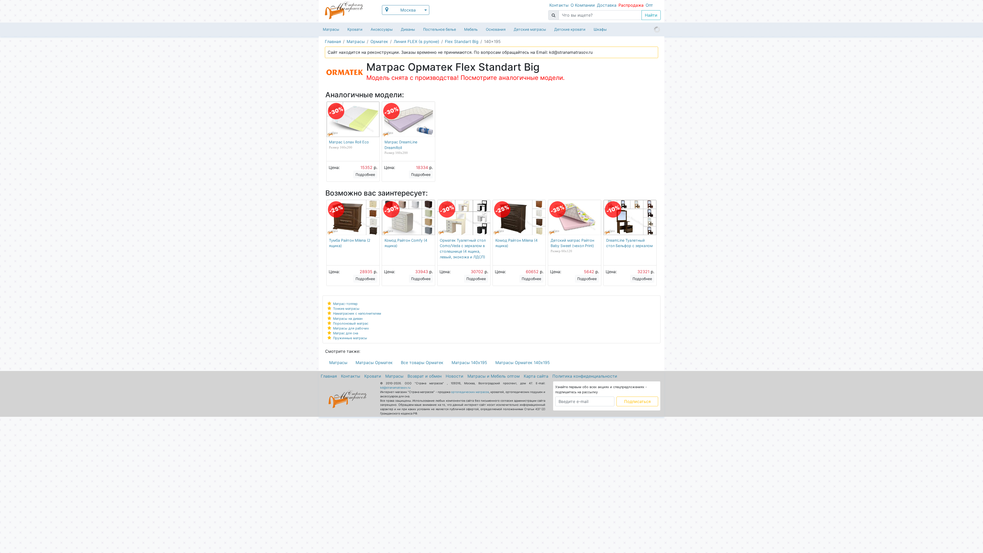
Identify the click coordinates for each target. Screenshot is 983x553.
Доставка (606, 5)
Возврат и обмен (425, 376)
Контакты (559, 5)
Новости (454, 376)
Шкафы (600, 29)
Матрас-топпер (345, 304)
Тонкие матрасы (346, 309)
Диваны (408, 29)
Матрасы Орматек (374, 362)
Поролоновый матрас (350, 323)
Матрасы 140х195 (469, 362)
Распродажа (631, 5)
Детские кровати (569, 29)
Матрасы (331, 29)
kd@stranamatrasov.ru (395, 387)
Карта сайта (536, 376)
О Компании (583, 5)
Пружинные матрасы (350, 338)
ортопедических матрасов (470, 392)
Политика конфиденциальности (584, 376)
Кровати (354, 29)
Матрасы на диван (347, 319)
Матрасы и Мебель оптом (493, 376)
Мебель (471, 29)
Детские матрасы (530, 29)
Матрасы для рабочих (351, 328)
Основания (496, 29)
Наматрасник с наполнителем (357, 313)
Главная (329, 376)
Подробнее (365, 174)
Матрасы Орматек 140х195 (522, 362)
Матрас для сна (345, 333)
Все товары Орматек (422, 362)
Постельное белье (439, 29)
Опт (649, 5)
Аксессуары (382, 29)
